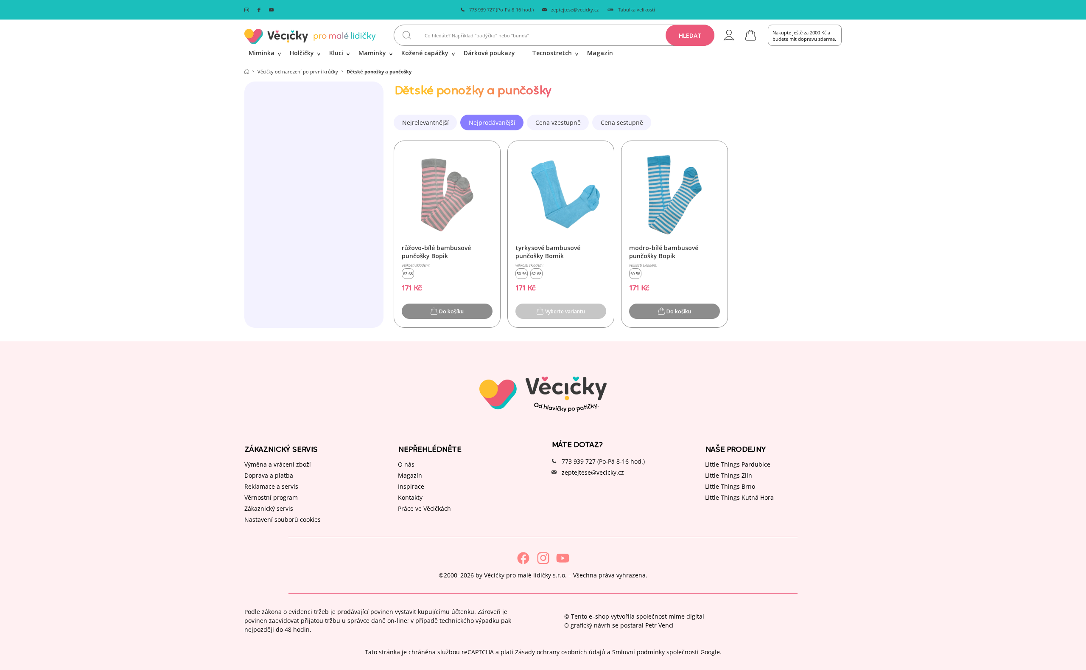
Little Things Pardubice (737, 464)
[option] (425, 122)
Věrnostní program (271, 497)
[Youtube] (562, 558)
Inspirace (411, 486)
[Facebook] (523, 558)
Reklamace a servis (271, 486)
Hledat (690, 35)
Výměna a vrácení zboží (277, 464)
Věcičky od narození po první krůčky (298, 71)
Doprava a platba (268, 475)
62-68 (408, 273)
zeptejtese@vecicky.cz (575, 9)
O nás (406, 464)
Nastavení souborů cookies (282, 519)
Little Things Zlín (728, 475)
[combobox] (554, 35)
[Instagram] (543, 558)
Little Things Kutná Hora (739, 497)
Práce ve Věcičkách (424, 508)
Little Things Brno (730, 486)
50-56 (521, 273)
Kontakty (410, 497)
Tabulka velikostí (636, 9)
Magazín (410, 475)
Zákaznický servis (268, 508)
